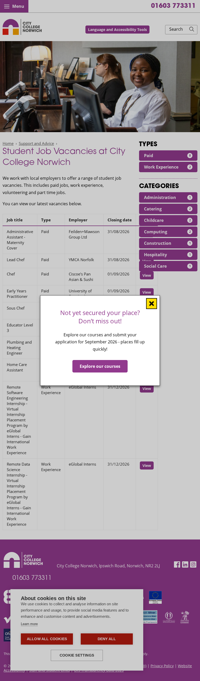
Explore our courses (100, 366)
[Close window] (151, 303)
